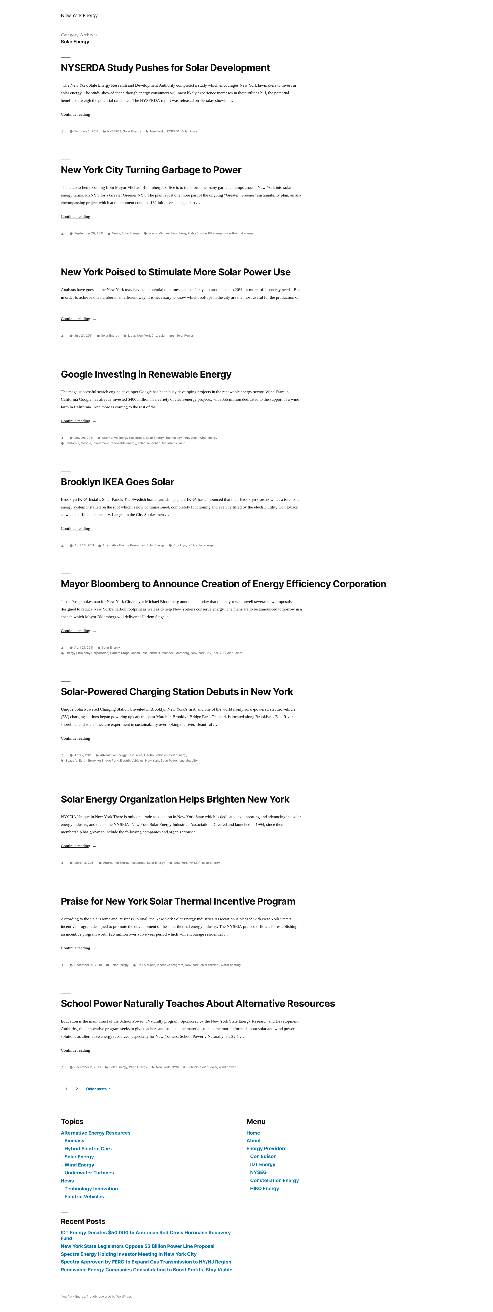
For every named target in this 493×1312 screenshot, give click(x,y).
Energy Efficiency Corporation (86, 653)
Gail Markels (146, 965)
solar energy (205, 545)
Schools (193, 1067)
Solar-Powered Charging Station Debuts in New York (177, 691)
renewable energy (123, 443)
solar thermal (209, 965)
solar (141, 443)
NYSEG (258, 1172)
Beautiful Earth (75, 760)
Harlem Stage (120, 653)
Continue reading (78, 114)
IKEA (191, 545)
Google (86, 443)
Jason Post (139, 653)
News (116, 233)
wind (182, 443)
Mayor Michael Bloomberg (167, 233)
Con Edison (263, 1156)
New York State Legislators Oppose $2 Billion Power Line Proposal (138, 1246)
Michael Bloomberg (175, 653)
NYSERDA (114, 131)
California (72, 443)
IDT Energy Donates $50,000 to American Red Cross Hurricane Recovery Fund (146, 1235)
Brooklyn (180, 545)
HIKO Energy (264, 1188)
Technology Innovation (181, 438)
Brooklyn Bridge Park (103, 760)
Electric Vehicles (156, 755)
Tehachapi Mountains (161, 443)
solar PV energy (211, 233)
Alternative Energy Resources (123, 438)
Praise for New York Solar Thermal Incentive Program (178, 901)
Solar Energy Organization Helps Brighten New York (175, 799)
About (253, 1140)
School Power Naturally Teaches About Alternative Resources (198, 1003)
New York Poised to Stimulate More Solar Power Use (176, 272)
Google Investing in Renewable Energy (146, 374)
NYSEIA (194, 863)
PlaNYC (193, 233)
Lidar (131, 335)
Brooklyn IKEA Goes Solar (117, 482)
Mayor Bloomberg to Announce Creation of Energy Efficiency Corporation (223, 584)
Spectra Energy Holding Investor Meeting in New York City (129, 1254)
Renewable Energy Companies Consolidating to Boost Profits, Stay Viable (146, 1270)
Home (253, 1133)
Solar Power (190, 131)
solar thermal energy (239, 233)
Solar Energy (132, 131)
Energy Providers (266, 1148)
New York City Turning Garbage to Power (151, 170)
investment (101, 443)
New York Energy (79, 15)
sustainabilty (188, 760)
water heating (231, 965)
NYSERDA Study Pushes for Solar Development (165, 67)
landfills (154, 653)
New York (157, 131)
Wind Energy (208, 438)
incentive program (170, 965)
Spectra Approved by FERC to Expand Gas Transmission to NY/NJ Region (146, 1262)
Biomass (74, 1140)
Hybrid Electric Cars (88, 1148)
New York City (147, 335)
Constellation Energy (274, 1180)
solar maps (166, 335)
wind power (227, 1067)
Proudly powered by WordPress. (109, 1296)
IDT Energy (263, 1164)
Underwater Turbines (89, 1173)
